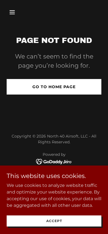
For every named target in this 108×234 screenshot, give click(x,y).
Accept (54, 221)
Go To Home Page (54, 86)
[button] (14, 12)
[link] (54, 161)
